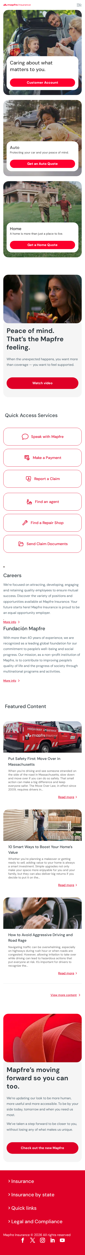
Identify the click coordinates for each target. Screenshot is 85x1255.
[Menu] (79, 5)
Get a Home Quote (42, 245)
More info (9, 680)
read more (66, 797)
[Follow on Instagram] (42, 1240)
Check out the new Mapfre (42, 1148)
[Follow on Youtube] (62, 1240)
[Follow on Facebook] (22, 1240)
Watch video (42, 383)
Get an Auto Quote (42, 164)
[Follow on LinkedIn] (52, 1240)
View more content (64, 995)
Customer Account (42, 82)
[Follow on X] (32, 1240)
